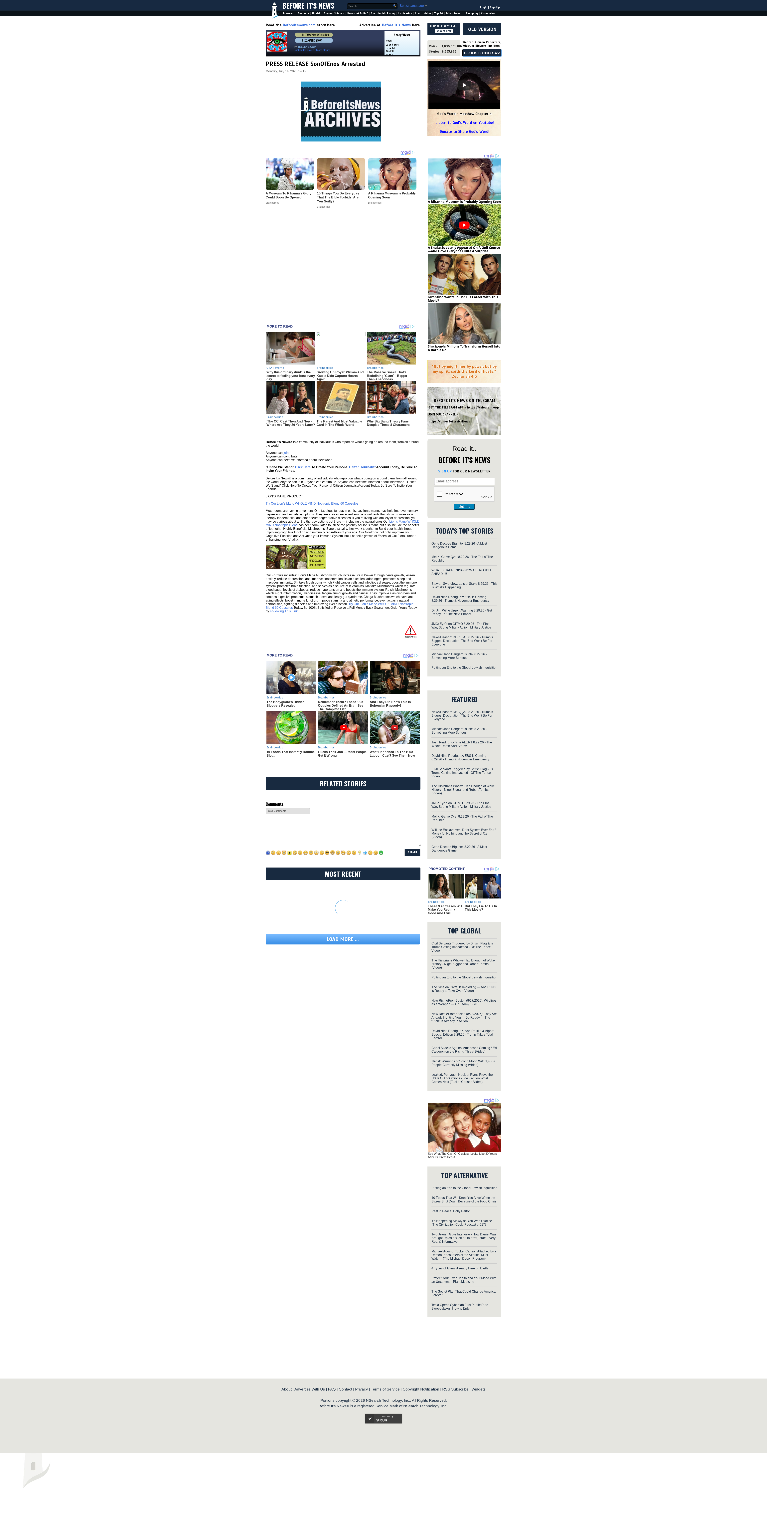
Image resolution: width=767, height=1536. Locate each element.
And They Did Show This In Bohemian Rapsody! (390, 703)
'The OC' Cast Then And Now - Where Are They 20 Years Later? (290, 423)
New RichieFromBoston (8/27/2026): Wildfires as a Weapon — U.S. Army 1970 (463, 1002)
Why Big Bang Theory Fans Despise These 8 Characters (388, 423)
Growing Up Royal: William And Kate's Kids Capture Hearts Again (340, 376)
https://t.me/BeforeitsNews (449, 421)
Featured (288, 13)
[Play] (464, 85)
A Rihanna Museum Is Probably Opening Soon (464, 201)
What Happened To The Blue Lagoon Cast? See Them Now (392, 753)
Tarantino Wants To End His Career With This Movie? (463, 299)
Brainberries (325, 367)
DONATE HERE (443, 31)
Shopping (472, 13)
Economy (303, 13)
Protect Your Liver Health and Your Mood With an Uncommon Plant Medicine (463, 1279)
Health (316, 13)
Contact (345, 1389)
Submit (464, 507)
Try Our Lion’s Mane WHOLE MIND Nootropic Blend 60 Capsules (312, 503)
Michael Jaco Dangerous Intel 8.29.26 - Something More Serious (459, 655)
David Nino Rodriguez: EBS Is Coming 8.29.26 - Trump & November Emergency (460, 598)
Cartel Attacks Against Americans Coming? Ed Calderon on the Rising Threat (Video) (464, 1049)
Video (427, 13)
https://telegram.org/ (483, 407)
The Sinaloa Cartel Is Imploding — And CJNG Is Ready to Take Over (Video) (463, 988)
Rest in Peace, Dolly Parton (451, 1211)
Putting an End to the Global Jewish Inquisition (464, 667)
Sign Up (495, 7)
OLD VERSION (482, 29)
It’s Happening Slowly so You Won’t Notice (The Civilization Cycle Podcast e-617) (461, 1222)
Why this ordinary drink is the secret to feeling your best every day (290, 376)
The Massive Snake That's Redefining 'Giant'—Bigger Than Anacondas (387, 376)
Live (417, 13)
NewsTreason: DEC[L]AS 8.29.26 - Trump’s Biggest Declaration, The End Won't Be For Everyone (462, 641)
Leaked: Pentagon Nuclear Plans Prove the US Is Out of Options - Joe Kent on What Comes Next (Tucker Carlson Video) (462, 1078)
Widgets (479, 1389)
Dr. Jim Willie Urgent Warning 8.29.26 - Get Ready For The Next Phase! (461, 612)
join (286, 452)
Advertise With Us (309, 1389)
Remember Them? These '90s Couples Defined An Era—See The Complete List (340, 705)
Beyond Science (334, 13)
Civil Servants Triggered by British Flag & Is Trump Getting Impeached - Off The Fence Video (462, 772)
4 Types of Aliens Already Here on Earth (459, 1268)
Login (483, 7)
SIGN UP (445, 471)
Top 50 (438, 13)
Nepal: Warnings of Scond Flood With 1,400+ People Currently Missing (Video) (463, 1063)
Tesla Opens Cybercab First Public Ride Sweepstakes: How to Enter (459, 1306)
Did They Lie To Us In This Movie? (481, 907)
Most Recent (454, 13)
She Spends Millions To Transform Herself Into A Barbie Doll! (464, 348)
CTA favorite (275, 367)
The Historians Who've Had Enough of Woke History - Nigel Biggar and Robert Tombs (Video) (463, 789)
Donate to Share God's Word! (464, 131)
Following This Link (284, 611)
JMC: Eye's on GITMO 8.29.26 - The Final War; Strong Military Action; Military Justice (461, 625)
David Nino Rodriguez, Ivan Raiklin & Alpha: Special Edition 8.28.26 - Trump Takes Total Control (462, 1034)
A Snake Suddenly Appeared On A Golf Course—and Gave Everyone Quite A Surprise (464, 249)
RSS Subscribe (455, 1389)
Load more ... (343, 939)
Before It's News (308, 5)
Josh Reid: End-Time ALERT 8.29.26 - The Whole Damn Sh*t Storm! (461, 744)
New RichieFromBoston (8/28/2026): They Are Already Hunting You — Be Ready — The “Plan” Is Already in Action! (464, 1017)
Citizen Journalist (362, 467)
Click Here (303, 467)
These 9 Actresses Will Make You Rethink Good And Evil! (445, 909)
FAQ (332, 1389)
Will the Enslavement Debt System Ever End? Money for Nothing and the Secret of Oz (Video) (463, 833)
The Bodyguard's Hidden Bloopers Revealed (285, 703)
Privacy (361, 1389)
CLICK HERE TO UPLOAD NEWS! (482, 53)
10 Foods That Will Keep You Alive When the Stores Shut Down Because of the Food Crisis (463, 1199)
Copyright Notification (421, 1389)
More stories (323, 50)
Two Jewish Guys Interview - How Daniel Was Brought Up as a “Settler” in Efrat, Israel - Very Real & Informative (463, 1238)
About (286, 1389)
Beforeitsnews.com (299, 25)
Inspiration (405, 13)
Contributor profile (304, 50)
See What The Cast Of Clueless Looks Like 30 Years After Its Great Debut (462, 1155)
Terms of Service (385, 1389)
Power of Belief (357, 13)
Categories (488, 13)
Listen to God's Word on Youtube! (464, 122)
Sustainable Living (383, 13)
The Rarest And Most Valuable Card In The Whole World (339, 423)
